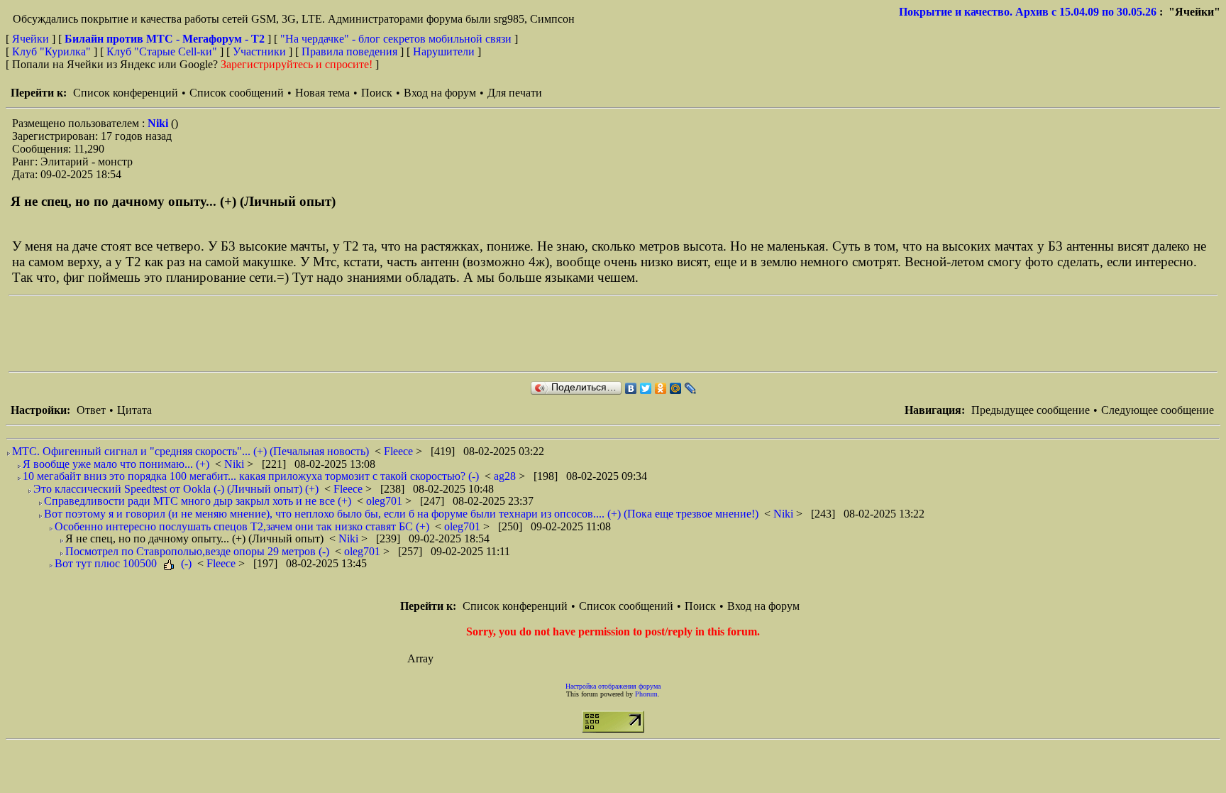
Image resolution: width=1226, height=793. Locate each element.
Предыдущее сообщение (1030, 410)
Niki (159, 123)
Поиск (376, 93)
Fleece (400, 451)
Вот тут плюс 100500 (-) (123, 563)
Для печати (514, 93)
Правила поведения (349, 51)
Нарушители (444, 51)
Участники (259, 51)
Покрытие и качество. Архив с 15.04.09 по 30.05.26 (1027, 12)
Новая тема (322, 93)
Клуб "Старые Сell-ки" (161, 51)
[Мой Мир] (675, 388)
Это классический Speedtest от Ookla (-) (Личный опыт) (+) (176, 489)
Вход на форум (440, 93)
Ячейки (32, 39)
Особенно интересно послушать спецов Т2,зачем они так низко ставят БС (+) (242, 526)
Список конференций (125, 93)
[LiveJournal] (690, 388)
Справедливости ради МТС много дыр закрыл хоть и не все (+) (197, 501)
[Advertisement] (267, 334)
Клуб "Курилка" (51, 51)
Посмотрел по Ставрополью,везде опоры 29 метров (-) (197, 551)
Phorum (646, 694)
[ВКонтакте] (631, 388)
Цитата (134, 410)
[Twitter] (646, 388)
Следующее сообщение (1157, 410)
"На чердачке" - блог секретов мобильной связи (396, 39)
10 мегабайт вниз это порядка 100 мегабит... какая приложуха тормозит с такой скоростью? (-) (251, 476)
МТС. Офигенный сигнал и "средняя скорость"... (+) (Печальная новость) (190, 451)
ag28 (506, 476)
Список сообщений (236, 93)
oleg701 (385, 501)
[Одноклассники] (660, 388)
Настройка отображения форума (613, 686)
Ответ (91, 410)
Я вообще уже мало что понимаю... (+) (116, 464)
